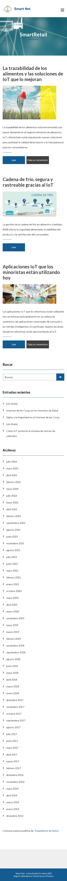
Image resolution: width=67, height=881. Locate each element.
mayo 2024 (12, 488)
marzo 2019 (12, 631)
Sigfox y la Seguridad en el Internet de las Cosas (33, 417)
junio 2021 (12, 563)
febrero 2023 (13, 516)
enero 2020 (12, 611)
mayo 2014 (12, 788)
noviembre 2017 (15, 706)
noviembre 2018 (15, 645)
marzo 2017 (12, 761)
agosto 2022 (13, 529)
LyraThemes (48, 876)
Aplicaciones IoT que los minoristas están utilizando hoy (31, 272)
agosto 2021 (13, 550)
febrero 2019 (13, 638)
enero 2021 (12, 584)
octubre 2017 (13, 713)
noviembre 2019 (15, 618)
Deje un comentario (38, 160)
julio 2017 (11, 734)
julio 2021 (11, 556)
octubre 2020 (13, 591)
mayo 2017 (12, 747)
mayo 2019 (12, 625)
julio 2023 (11, 495)
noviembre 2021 (15, 543)
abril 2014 (11, 795)
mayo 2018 (12, 672)
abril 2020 (11, 604)
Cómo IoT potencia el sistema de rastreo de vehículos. (30, 433)
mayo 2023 (12, 502)
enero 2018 (12, 693)
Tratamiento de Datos (46, 830)
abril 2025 (11, 475)
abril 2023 (11, 509)
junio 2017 (12, 740)
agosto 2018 (13, 659)
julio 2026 (11, 461)
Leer (14, 160)
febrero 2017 (13, 768)
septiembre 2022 (15, 522)
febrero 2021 (13, 577)
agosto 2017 (13, 727)
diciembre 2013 (14, 815)
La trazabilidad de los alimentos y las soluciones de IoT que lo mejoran (33, 73)
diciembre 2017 (14, 700)
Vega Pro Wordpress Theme (26, 876)
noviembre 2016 (15, 781)
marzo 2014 (12, 802)
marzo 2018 (12, 686)
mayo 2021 (12, 570)
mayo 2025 (12, 468)
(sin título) (12, 403)
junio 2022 (12, 536)
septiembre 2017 (15, 720)
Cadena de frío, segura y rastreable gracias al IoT (28, 182)
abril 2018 (11, 679)
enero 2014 (12, 809)
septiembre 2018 (15, 652)
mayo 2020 (12, 597)
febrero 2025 (13, 482)
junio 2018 (12, 665)
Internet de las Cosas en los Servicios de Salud (32, 410)
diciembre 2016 (14, 774)
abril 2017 (11, 754)
